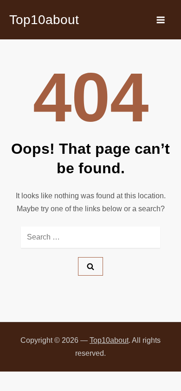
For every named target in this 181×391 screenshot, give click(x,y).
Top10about (44, 20)
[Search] (90, 266)
